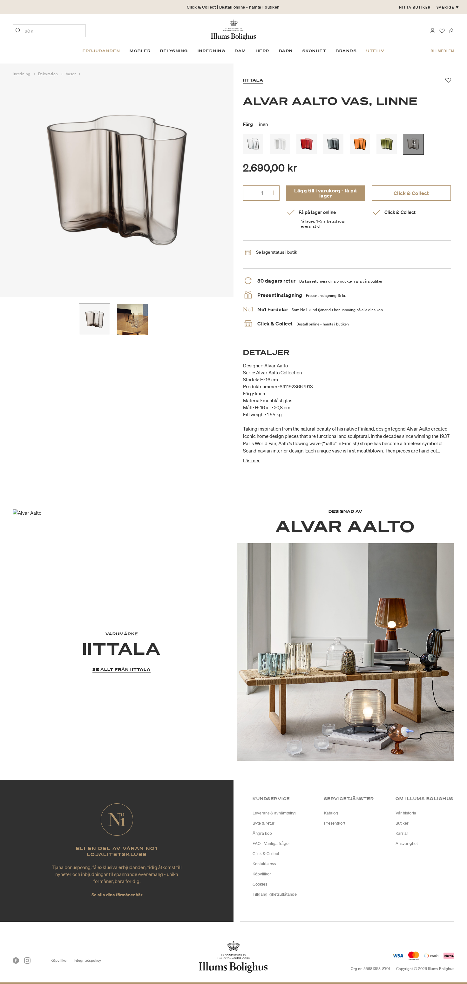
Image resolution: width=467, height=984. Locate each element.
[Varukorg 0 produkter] (451, 30)
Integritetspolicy (87, 960)
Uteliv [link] (375, 50)
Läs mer (251, 460)
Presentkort (334, 823)
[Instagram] (27, 960)
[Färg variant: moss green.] (386, 144)
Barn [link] (286, 50)
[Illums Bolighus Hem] (233, 29)
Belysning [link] (174, 50)
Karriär (402, 833)
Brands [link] (346, 50)
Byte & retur (263, 823)
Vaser (71, 74)
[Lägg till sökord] (18, 31)
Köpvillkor (262, 874)
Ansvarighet (407, 843)
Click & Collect (411, 193)
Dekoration (48, 74)
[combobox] (49, 30)
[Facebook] (16, 960)
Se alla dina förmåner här (116, 895)
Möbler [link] (140, 50)
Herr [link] (262, 50)
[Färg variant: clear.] (253, 144)
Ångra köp (262, 833)
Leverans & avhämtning (274, 813)
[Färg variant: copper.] (360, 144)
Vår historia (406, 813)
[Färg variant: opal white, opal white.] (280, 144)
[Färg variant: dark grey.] (333, 144)
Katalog (331, 813)
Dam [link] (240, 50)
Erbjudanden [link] (101, 50)
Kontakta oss (264, 864)
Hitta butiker (415, 7)
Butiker (402, 823)
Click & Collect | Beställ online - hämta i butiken (233, 7)
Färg (255, 124)
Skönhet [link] (314, 50)
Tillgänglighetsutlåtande (275, 894)
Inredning (22, 74)
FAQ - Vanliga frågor (271, 843)
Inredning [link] (212, 50)
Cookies (260, 884)
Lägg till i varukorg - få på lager (325, 193)
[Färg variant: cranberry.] (306, 144)
